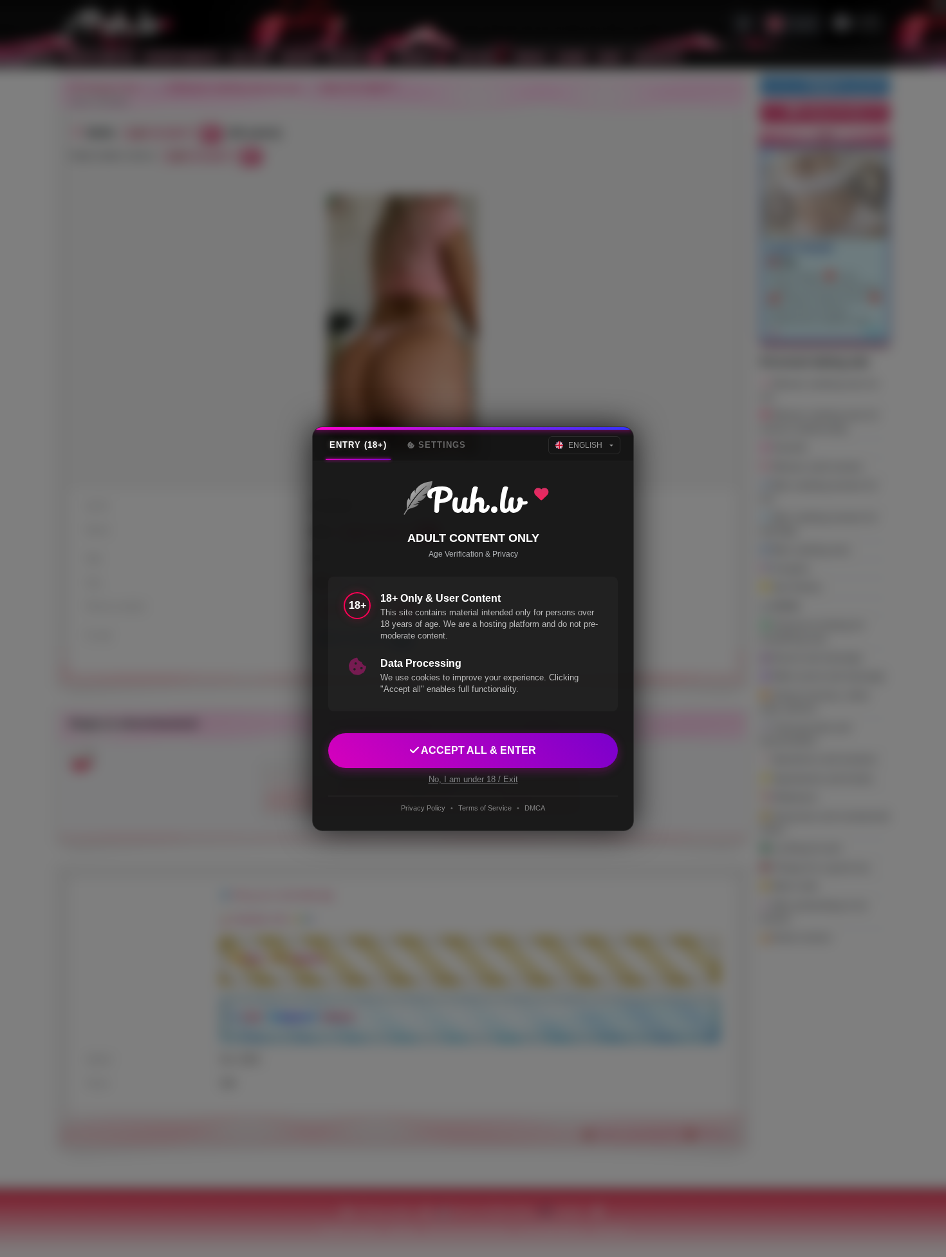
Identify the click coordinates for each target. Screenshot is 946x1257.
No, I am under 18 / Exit (473, 778)
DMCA (534, 808)
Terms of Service (485, 808)
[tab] (358, 445)
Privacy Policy (423, 808)
